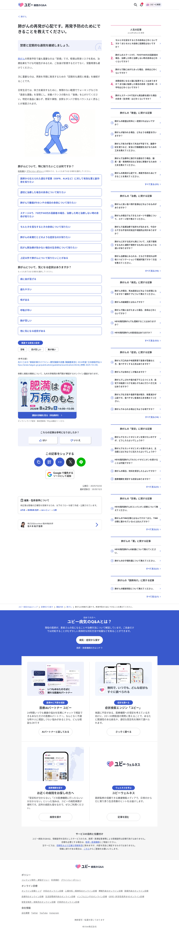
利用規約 (21, 171)
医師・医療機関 (92, 842)
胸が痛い (52, 349)
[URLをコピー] (38, 462)
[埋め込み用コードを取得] (59, 462)
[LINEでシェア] (81, 462)
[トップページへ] (89, 869)
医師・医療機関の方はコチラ (89, 648)
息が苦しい (36, 349)
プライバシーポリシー (35, 171)
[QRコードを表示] (49, 462)
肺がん (21, 58)
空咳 (22, 349)
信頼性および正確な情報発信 (69, 845)
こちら (87, 849)
